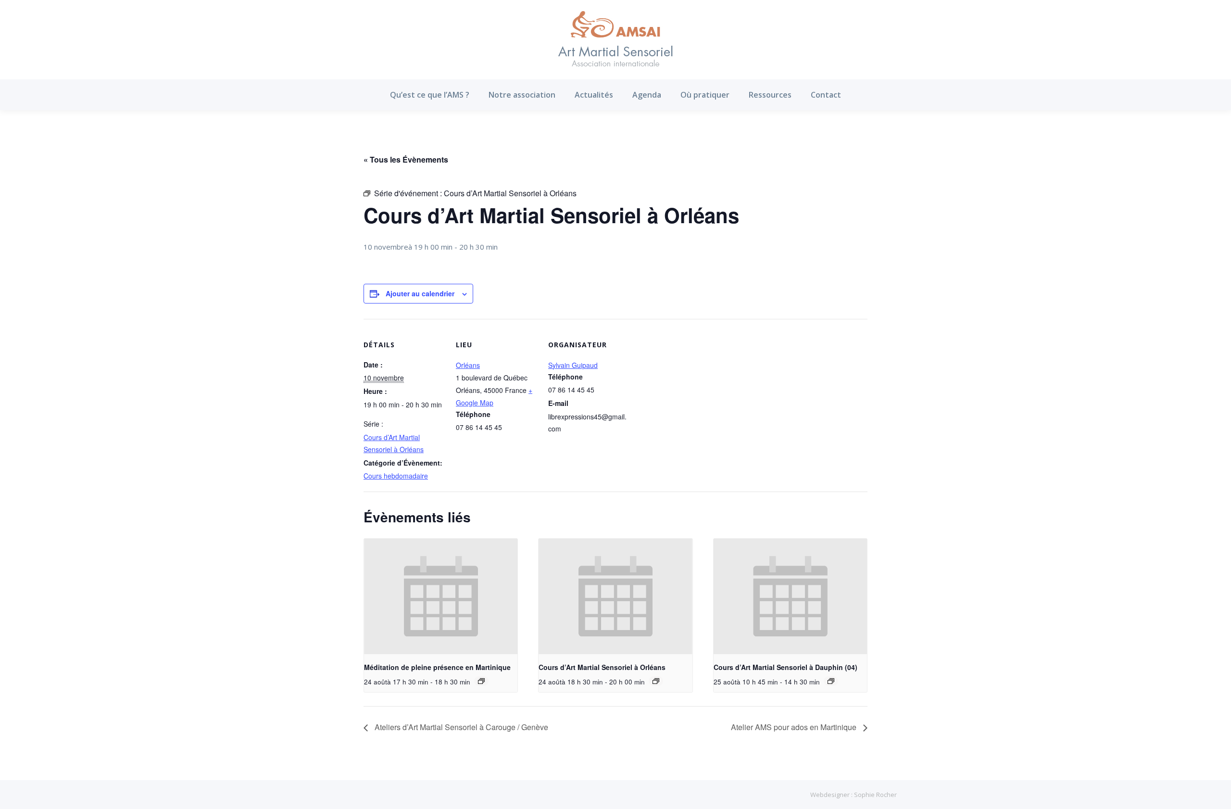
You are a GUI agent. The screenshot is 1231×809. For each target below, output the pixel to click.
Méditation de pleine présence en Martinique (437, 667)
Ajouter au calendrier (420, 293)
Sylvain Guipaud (573, 365)
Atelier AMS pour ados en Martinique (794, 727)
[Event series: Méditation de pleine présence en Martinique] (481, 681)
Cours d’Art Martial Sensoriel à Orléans (602, 667)
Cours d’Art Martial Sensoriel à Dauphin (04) (785, 667)
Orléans (468, 365)
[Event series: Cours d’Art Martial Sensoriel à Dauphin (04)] (831, 681)
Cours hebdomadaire (396, 475)
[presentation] (440, 596)
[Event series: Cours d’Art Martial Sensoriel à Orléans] (656, 681)
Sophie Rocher (875, 794)
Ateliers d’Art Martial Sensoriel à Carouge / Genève (460, 727)
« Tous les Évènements (406, 159)
